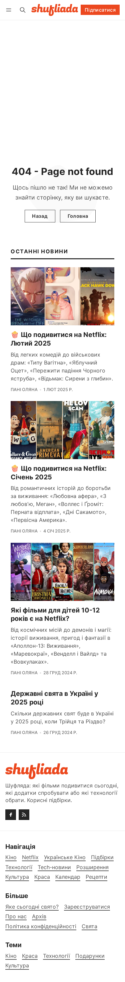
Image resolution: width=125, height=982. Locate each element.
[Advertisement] (62, 86)
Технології (56, 956)
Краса (30, 956)
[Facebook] (10, 814)
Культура (17, 965)
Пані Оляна (24, 389)
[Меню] (9, 9)
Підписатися (100, 10)
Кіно (11, 956)
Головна (78, 216)
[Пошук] (22, 9)
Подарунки (90, 956)
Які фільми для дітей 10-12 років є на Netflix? (55, 614)
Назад (40, 216)
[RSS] (24, 814)
